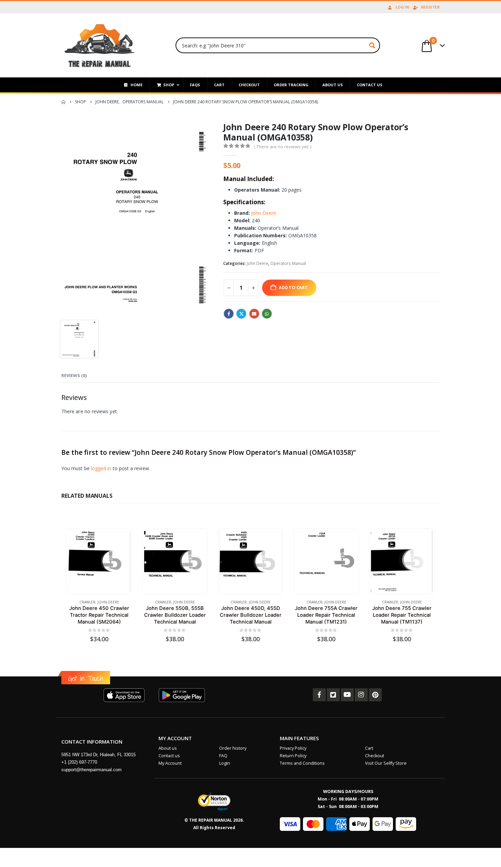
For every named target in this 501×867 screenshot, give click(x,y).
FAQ (223, 756)
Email (254, 313)
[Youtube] (347, 694)
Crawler (87, 602)
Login (224, 763)
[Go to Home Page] (63, 102)
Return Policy (293, 756)
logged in (101, 468)
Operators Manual (288, 263)
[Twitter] (333, 694)
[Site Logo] (99, 45)
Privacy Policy (293, 748)
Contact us (169, 756)
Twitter (241, 313)
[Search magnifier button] (372, 45)
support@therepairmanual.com (91, 769)
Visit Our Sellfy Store (386, 763)
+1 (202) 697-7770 (79, 762)
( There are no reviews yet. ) (282, 147)
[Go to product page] (99, 561)
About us (167, 748)
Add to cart (293, 287)
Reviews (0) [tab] (74, 375)
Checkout (374, 756)
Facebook (228, 313)
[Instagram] (361, 694)
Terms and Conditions (302, 763)
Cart (369, 748)
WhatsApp (266, 313)
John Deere (263, 213)
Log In (402, 7)
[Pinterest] (375, 694)
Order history (232, 748)
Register (430, 7)
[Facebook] (319, 694)
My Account (170, 763)
